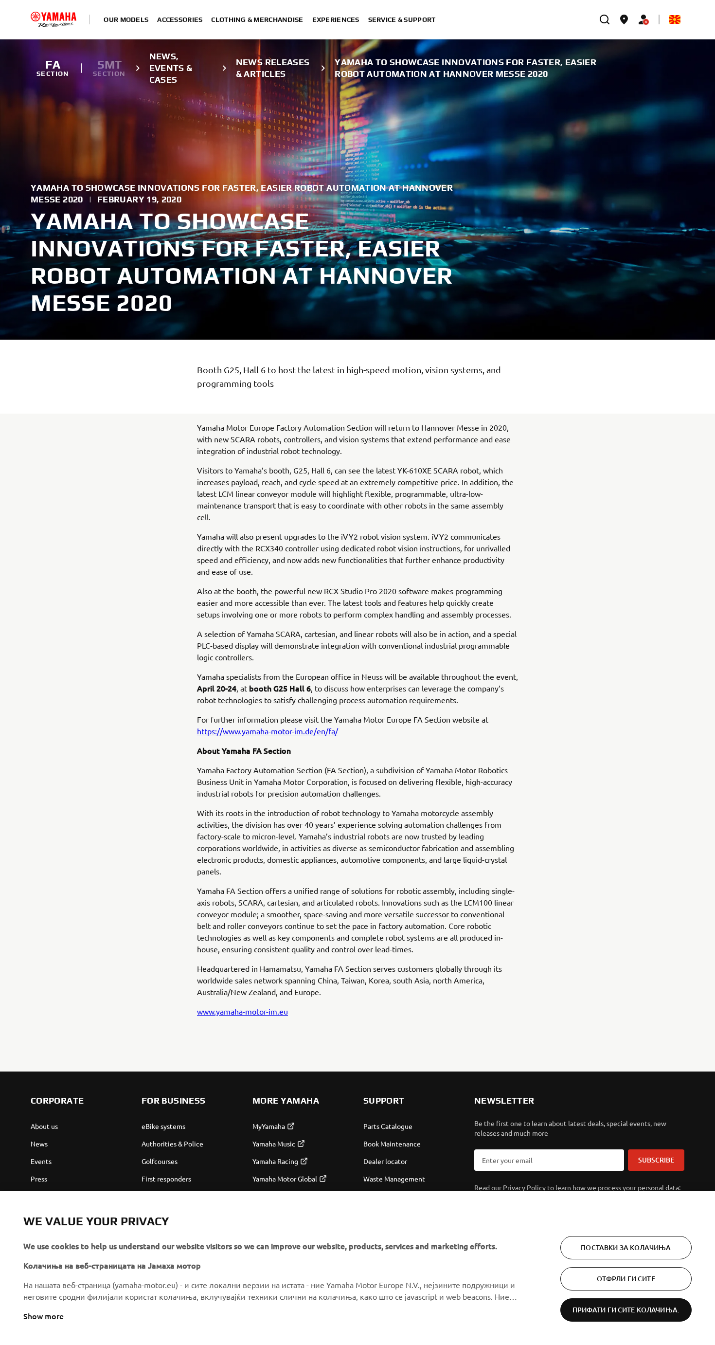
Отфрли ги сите (626, 1278)
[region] (357, 1268)
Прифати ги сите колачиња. (626, 1309)
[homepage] (53, 19)
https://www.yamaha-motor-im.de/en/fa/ (267, 731)
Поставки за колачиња (626, 1247)
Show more (43, 1315)
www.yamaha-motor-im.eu (242, 1011)
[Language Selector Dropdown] (674, 19)
